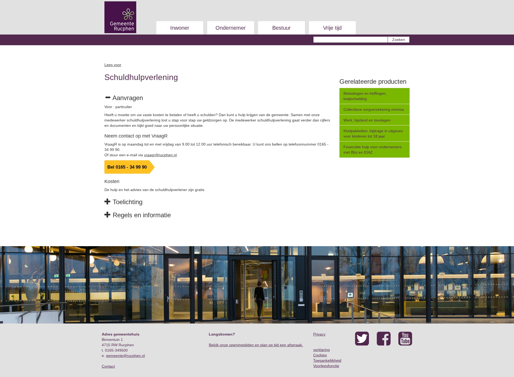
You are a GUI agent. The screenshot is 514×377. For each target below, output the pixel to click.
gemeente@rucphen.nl (125, 355)
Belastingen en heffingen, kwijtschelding (365, 96)
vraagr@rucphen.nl (160, 155)
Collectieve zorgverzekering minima (373, 109)
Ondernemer (231, 28)
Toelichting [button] (126, 201)
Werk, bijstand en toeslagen (367, 120)
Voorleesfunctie (326, 366)
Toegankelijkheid (327, 360)
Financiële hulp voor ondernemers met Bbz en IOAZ (372, 149)
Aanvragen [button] (127, 97)
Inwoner (179, 28)
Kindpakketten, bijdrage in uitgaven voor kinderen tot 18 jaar (373, 133)
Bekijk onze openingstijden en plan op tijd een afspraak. (256, 345)
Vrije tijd (332, 28)
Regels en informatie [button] (141, 215)
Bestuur (281, 28)
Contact (108, 366)
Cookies (320, 355)
